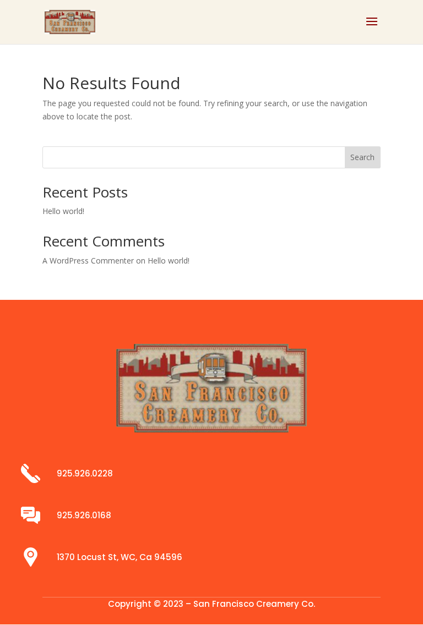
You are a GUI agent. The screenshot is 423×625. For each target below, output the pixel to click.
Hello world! (63, 211)
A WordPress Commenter (88, 260)
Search (362, 157)
